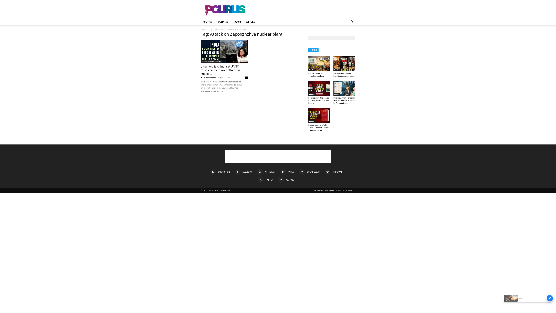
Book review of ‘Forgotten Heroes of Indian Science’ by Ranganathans (344, 100)
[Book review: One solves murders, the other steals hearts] (319, 88)
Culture (250, 21)
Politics (207, 21)
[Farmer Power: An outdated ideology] (319, 63)
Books (237, 21)
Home (203, 30)
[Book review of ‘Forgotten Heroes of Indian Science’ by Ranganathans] (344, 88)
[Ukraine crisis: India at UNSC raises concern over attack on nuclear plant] (224, 51)
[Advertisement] (302, 10)
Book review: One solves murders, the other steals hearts (318, 100)
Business (223, 21)
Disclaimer (329, 190)
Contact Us (350, 190)
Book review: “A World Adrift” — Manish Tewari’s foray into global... (318, 127)
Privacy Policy (317, 190)
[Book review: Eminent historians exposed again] (344, 63)
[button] (351, 22)
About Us (340, 190)
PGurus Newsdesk (208, 78)
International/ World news (211, 62)
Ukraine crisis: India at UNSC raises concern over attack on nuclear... (220, 70)
